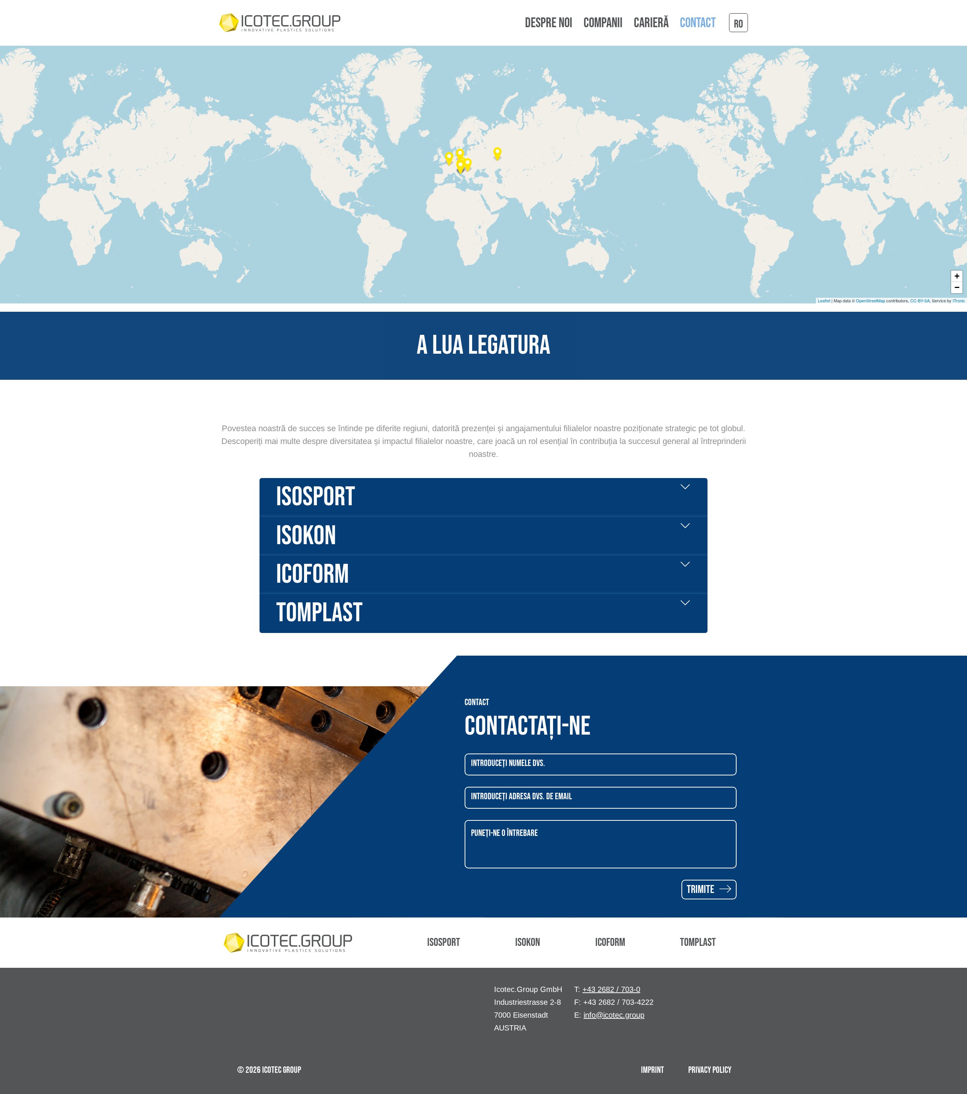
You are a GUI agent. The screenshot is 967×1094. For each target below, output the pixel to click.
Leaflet (824, 300)
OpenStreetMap (870, 300)
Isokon (527, 942)
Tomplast (698, 942)
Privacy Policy (709, 1070)
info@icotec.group (614, 1015)
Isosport (443, 942)
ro (738, 24)
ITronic (959, 300)
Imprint (652, 1070)
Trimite (701, 889)
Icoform (610, 942)
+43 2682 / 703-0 (611, 989)
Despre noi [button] (548, 23)
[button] (497, 154)
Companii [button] (603, 23)
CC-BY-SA (920, 300)
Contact (698, 23)
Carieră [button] (651, 23)
